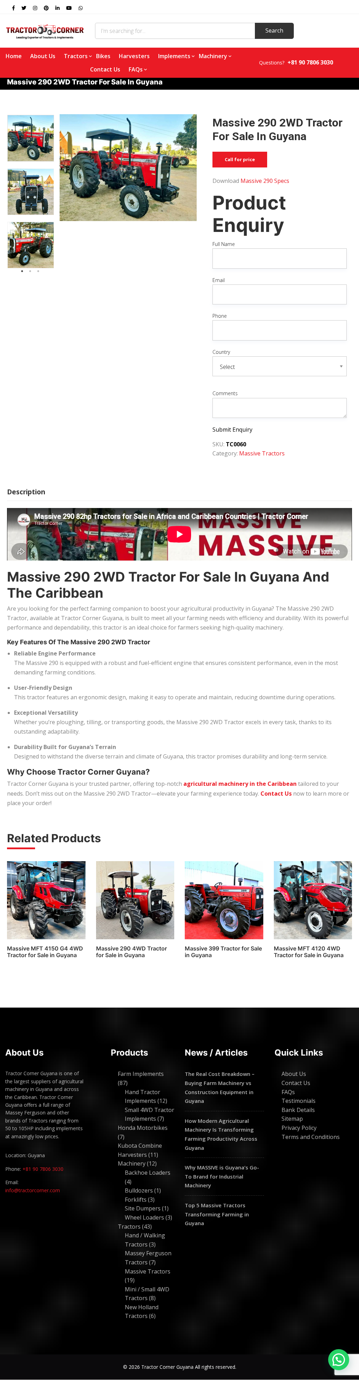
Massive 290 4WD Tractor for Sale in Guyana (131, 952)
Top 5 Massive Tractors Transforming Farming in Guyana (217, 1214)
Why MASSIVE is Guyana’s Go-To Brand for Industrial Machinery (222, 1176)
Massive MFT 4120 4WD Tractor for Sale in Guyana (309, 952)
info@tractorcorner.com (32, 1190)
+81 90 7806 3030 (42, 1169)
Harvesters (134, 56)
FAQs (136, 69)
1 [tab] (22, 271)
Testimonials (299, 1101)
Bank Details (298, 1110)
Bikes (103, 56)
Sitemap (292, 1118)
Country (221, 352)
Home (14, 56)
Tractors (76, 56)
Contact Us (105, 69)
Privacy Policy (299, 1128)
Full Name (223, 244)
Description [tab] (26, 491)
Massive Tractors (262, 453)
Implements (174, 56)
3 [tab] (38, 271)
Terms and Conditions (311, 1137)
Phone (219, 316)
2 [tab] (30, 271)
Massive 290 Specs (265, 181)
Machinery (213, 56)
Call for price (240, 159)
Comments (225, 393)
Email (218, 280)
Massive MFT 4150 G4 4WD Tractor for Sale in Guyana (45, 952)
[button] (338, 1359)
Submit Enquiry (232, 429)
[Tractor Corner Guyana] (44, 31)
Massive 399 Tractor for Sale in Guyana (223, 952)
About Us (42, 56)
